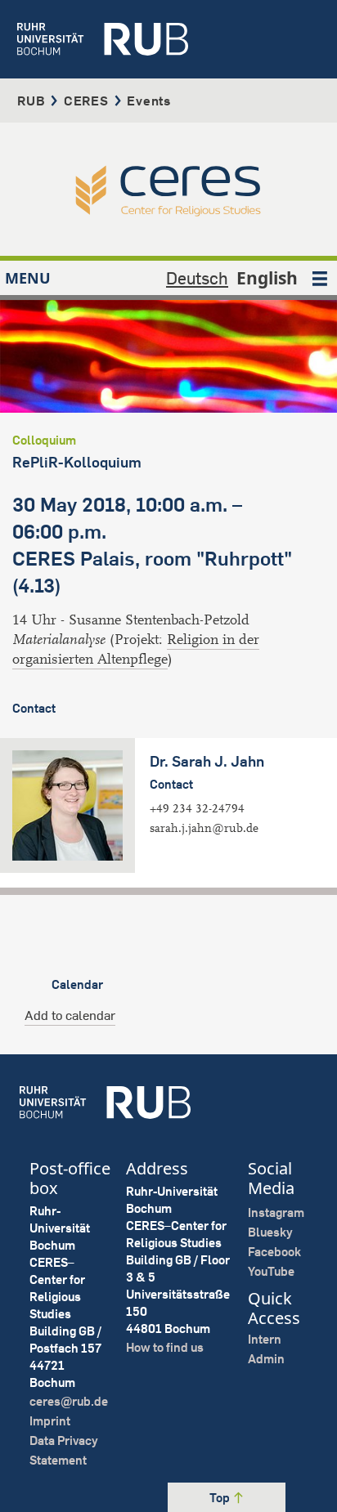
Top (220, 1497)
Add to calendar (70, 1015)
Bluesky (270, 1232)
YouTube (271, 1271)
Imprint (49, 1421)
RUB (31, 100)
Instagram (276, 1212)
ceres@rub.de (68, 1401)
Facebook (274, 1251)
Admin (266, 1359)
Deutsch (197, 278)
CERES (86, 100)
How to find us (165, 1347)
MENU (28, 278)
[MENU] (320, 278)
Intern (264, 1339)
